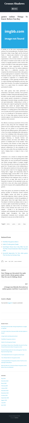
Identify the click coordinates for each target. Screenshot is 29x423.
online (19, 224)
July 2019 (3, 402)
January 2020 (4, 388)
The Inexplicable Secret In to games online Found (12, 354)
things (24, 224)
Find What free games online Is (10, 242)
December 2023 (4, 381)
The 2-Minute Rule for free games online (10, 357)
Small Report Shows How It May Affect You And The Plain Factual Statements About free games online (15, 248)
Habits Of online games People (10, 244)
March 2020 (3, 383)
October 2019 (4, 395)
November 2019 (4, 393)
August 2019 (4, 400)
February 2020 (4, 385)
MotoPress (16, 417)
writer (6, 261)
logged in (10, 303)
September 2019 (5, 397)
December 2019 (4, 390)
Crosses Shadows (14, 3)
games (13, 224)
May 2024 (3, 378)
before (8, 224)
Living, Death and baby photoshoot (9, 336)
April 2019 (3, 405)
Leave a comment (18, 261)
